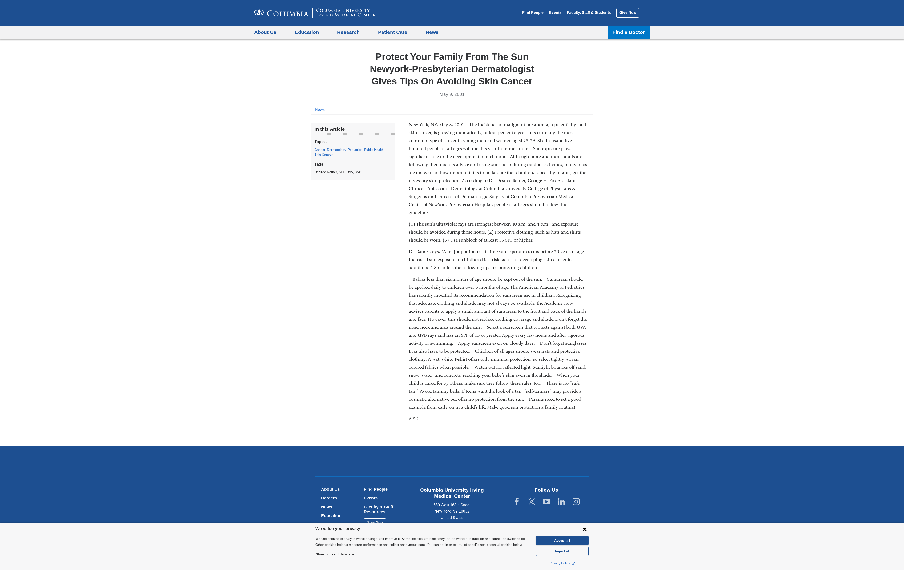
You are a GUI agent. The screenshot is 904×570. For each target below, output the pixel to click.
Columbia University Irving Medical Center (422, 461)
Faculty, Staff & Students (589, 13)
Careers (329, 498)
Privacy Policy (560, 563)
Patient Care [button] (392, 32)
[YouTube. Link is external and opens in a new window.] (546, 502)
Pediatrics (355, 149)
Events (555, 13)
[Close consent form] (585, 529)
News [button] (432, 32)
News (320, 110)
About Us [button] (265, 32)
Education (331, 515)
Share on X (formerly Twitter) (575, 109)
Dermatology (336, 149)
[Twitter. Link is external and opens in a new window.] (532, 502)
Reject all (562, 551)
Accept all (562, 540)
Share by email (590, 109)
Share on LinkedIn (582, 109)
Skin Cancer (324, 154)
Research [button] (348, 32)
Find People (533, 13)
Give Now (627, 13)
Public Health (374, 149)
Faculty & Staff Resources (378, 509)
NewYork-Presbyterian (486, 462)
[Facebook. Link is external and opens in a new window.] (517, 502)
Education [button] (307, 32)
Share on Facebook (567, 109)
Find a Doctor (629, 32)
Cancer (320, 149)
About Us (330, 489)
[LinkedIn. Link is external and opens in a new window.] (561, 502)
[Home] (315, 13)
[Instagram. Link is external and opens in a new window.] (576, 502)
